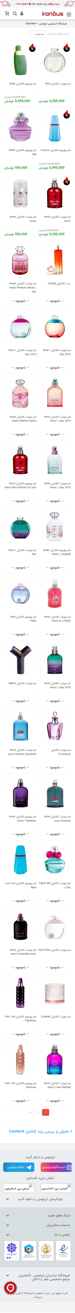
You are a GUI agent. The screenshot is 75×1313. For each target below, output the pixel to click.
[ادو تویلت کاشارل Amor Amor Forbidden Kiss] (20, 926)
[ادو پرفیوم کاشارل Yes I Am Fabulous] (20, 993)
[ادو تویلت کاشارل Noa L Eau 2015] (55, 327)
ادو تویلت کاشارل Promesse (61, 752)
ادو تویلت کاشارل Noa (58, 84)
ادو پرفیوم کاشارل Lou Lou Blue (20, 885)
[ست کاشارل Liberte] (55, 260)
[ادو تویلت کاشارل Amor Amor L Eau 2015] (55, 393)
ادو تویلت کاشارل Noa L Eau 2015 (57, 352)
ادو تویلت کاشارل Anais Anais (22, 219)
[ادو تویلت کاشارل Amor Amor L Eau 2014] (55, 460)
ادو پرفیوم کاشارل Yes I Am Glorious (20, 1085)
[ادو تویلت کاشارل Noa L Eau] (20, 526)
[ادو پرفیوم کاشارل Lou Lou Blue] (20, 860)
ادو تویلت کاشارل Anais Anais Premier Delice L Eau (22, 288)
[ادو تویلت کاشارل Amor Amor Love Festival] (55, 1059)
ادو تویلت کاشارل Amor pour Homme (57, 819)
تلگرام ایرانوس (16, 1167)
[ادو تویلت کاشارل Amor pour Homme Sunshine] (20, 726)
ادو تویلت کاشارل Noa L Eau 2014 (22, 352)
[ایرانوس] (52, 13)
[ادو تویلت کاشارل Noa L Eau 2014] (20, 327)
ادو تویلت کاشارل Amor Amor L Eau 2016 (57, 685)
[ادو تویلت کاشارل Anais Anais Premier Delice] (20, 393)
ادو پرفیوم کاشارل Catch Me (22, 152)
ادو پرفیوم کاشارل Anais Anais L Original (57, 552)
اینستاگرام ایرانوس (54, 1167)
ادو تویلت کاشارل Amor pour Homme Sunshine (22, 752)
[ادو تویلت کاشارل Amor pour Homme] (55, 793)
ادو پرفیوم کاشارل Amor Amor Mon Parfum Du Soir (20, 486)
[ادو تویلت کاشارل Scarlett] (55, 993)
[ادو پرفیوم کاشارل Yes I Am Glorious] (20, 1059)
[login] (21, 14)
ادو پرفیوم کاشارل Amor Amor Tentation (22, 819)
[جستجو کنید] (14, 14)
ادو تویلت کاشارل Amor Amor (57, 219)
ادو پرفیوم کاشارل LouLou (56, 150)
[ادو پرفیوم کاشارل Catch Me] (20, 127)
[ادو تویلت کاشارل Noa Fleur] (55, 926)
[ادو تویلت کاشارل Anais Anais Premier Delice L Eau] (20, 260)
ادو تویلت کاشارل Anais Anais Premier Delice (22, 419)
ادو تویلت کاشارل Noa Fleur (55, 950)
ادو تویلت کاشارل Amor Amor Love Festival (57, 1085)
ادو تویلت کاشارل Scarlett (56, 1017)
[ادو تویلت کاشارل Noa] (55, 60)
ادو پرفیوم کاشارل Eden (22, 84)
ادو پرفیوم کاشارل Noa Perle (23, 619)
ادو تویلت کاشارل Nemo (22, 683)
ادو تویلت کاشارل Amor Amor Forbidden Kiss (23, 952)
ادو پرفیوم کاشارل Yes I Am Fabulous (20, 1019)
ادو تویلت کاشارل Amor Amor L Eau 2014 (57, 486)
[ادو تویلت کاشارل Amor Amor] (55, 193)
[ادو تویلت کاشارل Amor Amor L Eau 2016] (55, 660)
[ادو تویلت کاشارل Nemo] (20, 660)
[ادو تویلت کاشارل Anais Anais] (20, 193)
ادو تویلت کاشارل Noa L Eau (22, 552)
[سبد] (7, 14)
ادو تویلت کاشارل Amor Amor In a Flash (57, 619)
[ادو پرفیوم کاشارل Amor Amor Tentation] (20, 793)
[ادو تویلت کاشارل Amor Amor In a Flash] (55, 593)
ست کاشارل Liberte (59, 284)
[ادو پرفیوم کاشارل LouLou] (55, 127)
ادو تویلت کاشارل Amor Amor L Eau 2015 (57, 419)
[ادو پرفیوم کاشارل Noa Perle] (20, 593)
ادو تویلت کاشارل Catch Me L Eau (55, 885)
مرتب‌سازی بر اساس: (58, 33)
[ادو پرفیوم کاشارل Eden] (20, 60)
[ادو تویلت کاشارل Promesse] (55, 726)
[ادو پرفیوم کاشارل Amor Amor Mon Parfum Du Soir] (20, 460)
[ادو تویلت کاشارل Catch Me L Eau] (55, 860)
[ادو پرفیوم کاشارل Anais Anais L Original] (55, 526)
